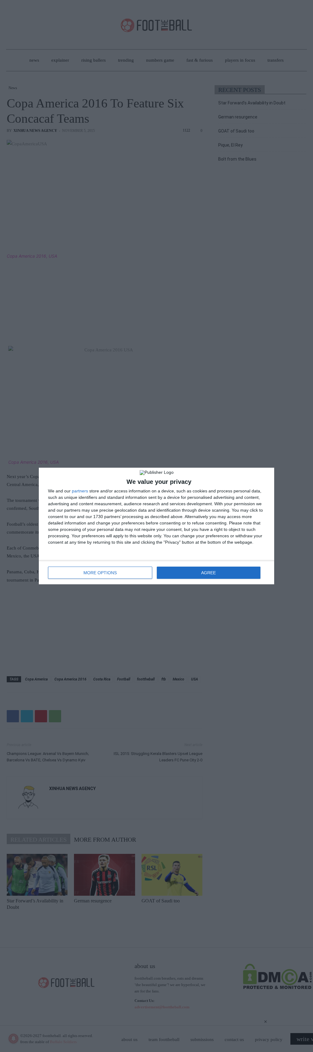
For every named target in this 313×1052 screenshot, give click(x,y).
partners (80, 491)
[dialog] (156, 526)
